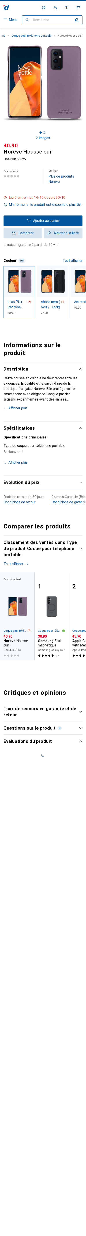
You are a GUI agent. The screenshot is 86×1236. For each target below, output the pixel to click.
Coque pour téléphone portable (31, 35)
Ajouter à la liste (66, 233)
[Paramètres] (43, 7)
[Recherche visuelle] (77, 19)
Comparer (26, 233)
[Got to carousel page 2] (44, 132)
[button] (43, 197)
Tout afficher (72, 260)
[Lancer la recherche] (27, 20)
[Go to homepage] (6, 7)
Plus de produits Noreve (61, 176)
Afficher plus (18, 408)
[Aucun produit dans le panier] (78, 7)
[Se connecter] (55, 7)
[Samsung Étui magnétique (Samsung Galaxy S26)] (51, 616)
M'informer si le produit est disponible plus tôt (45, 204)
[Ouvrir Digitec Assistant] (66, 7)
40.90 (11, 145)
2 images (43, 138)
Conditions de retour (20, 502)
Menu (13, 20)
